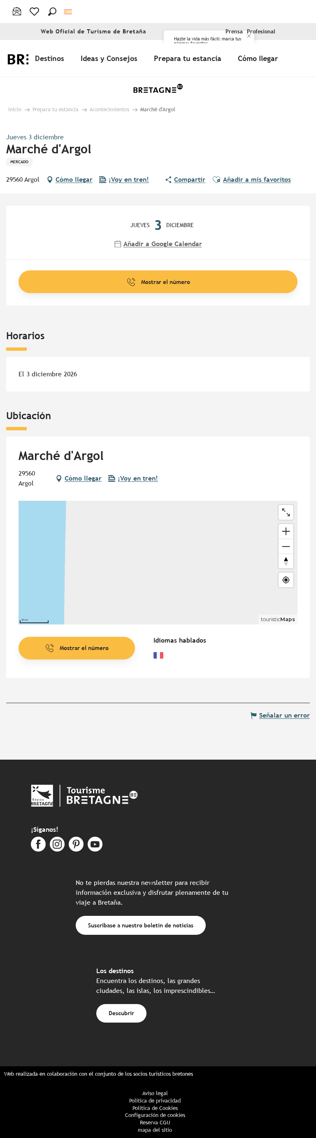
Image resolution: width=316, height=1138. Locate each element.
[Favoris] (35, 11)
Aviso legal (155, 1093)
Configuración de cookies (155, 1115)
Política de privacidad (155, 1101)
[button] (52, 11)
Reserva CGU (155, 1122)
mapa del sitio (155, 1130)
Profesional (261, 31)
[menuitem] (51, 58)
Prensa (234, 31)
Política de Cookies (155, 1108)
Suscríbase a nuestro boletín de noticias (140, 925)
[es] (68, 12)
